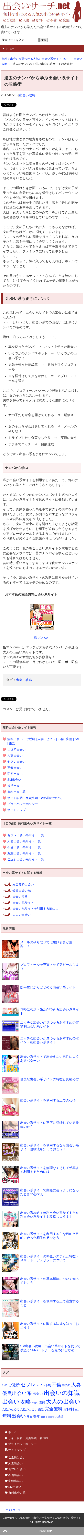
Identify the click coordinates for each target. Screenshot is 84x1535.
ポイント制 (44, 1385)
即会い (35, 1402)
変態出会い (15, 773)
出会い (38, 1394)
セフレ (28, 1384)
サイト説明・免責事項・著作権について (34, 798)
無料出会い (14, 1416)
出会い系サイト (23, 902)
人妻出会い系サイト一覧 (24, 841)
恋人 (77, 1409)
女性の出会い (28, 1409)
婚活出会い (15, 785)
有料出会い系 (16, 792)
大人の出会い (21, 914)
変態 (42, 1402)
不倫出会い (15, 767)
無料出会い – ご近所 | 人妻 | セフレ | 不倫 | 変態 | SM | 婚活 (43, 741)
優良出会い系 (21, 890)
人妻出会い (15, 755)
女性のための (10, 1409)
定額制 (68, 1409)
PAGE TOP (45, 1531)
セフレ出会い (16, 761)
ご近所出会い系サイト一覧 (25, 859)
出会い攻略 (27, 95)
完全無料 (54, 1408)
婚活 (41, 1409)
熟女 (29, 1416)
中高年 (66, 1385)
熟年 (36, 1416)
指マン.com (42, 637)
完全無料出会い (23, 884)
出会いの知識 (62, 1392)
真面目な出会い (49, 1416)
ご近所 (14, 1385)
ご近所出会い (16, 749)
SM (4, 1385)
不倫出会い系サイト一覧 (24, 847)
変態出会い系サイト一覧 (24, 853)
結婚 (60, 1416)
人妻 (76, 1384)
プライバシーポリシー (22, 804)
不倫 (56, 1384)
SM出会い (14, 779)
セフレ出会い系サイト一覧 (25, 835)
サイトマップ (16, 810)
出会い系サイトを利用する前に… (35, 908)
